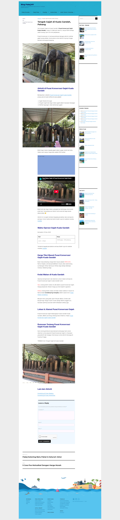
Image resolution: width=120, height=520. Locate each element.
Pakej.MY (28, 500)
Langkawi (49, 500)
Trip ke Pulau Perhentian (65, 502)
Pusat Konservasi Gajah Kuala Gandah (61, 95)
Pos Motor (62, 512)
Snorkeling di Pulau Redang (45, 393)
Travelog (45, 12)
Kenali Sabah (62, 506)
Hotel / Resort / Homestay (66, 12)
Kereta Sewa (53, 12)
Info (23, 20)
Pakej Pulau (36, 12)
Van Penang (50, 509)
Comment (41, 409)
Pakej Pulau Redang (39, 503)
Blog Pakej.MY (27, 4)
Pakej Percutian (26, 12)
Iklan (27, 503)
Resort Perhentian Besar (40, 511)
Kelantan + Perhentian (64, 505)
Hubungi (28, 502)
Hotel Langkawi (38, 513)
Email (40, 428)
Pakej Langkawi (38, 500)
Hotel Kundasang (38, 512)
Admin (24, 18)
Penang (49, 503)
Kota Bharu (50, 505)
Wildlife (40, 221)
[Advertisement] (56, 166)
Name (40, 422)
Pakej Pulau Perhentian (39, 502)
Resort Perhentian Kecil (40, 509)
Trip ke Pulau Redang (64, 500)
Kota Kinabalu (50, 502)
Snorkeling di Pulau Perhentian (46, 395)
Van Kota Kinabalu (51, 507)
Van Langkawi (50, 506)
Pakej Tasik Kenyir (38, 505)
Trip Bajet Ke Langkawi (64, 503)
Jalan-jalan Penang (64, 507)
